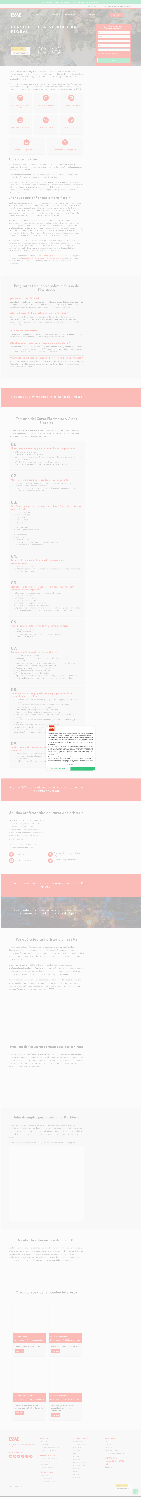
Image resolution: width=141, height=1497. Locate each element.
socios (60, 737)
